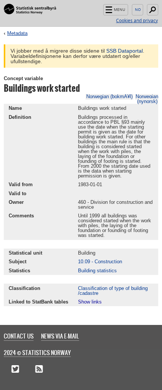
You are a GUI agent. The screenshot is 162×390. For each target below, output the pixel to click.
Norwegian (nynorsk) (147, 99)
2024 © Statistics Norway (37, 352)
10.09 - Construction (100, 261)
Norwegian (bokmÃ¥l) (109, 96)
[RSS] (39, 369)
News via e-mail (60, 336)
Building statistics (97, 270)
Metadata (17, 33)
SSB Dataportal (124, 51)
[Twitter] (15, 369)
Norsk (137, 9)
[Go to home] (30, 9)
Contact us (19, 336)
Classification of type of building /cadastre (113, 290)
